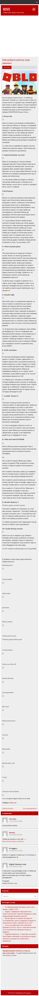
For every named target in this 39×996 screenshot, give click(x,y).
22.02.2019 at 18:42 (15, 835)
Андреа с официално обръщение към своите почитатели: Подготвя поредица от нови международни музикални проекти (19, 914)
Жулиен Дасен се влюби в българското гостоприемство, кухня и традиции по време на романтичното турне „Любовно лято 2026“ (19, 920)
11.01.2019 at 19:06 (15, 821)
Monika (12, 832)
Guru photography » (30, 808)
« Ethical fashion (7, 808)
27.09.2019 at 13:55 (15, 851)
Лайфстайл (13, 803)
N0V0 (6, 9)
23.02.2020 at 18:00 (15, 866)
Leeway (28, 993)
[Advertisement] (19, 35)
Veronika (12, 819)
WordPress (19, 993)
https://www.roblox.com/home (13, 841)
